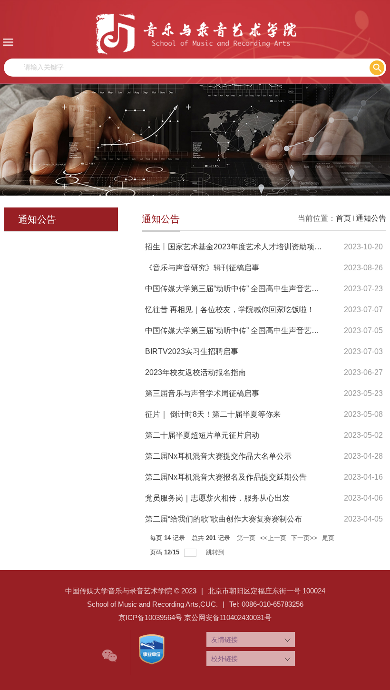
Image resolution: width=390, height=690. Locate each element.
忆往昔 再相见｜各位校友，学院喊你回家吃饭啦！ (229, 310)
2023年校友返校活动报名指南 (195, 372)
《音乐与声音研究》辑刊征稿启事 (202, 268)
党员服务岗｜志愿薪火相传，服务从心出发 (217, 498)
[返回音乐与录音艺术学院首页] (195, 33)
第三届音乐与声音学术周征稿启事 (202, 393)
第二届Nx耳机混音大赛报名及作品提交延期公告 (226, 477)
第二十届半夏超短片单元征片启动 (202, 435)
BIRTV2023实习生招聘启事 (191, 351)
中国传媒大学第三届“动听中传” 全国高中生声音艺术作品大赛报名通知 (262, 289)
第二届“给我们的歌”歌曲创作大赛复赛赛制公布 (223, 519)
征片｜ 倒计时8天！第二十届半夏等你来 (213, 414)
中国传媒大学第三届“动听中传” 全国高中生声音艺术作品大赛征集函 (258, 330)
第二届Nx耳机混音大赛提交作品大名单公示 (218, 456)
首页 (343, 218)
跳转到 (216, 552)
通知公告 (371, 218)
